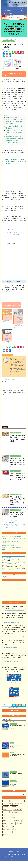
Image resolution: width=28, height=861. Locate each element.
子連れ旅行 (6, 815)
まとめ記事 (6, 800)
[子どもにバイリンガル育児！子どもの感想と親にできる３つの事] (7, 331)
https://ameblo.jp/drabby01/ (10, 647)
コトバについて (7, 803)
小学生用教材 (6, 817)
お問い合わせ (11, 851)
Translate (13, 721)
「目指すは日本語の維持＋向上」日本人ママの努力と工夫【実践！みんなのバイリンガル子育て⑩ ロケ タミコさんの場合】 (17, 501)
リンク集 (20, 10)
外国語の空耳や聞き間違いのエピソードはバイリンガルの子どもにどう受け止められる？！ (15, 526)
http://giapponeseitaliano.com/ (10, 661)
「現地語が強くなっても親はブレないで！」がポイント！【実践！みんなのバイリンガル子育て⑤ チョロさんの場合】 (17, 462)
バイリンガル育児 (7, 381)
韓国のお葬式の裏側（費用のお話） (10, 545)
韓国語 (5, 834)
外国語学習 (6, 812)
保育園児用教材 (17, 809)
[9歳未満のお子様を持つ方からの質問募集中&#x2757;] (7, 312)
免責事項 (17, 851)
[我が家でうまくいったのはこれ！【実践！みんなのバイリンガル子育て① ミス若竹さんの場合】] (18, 312)
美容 (22, 829)
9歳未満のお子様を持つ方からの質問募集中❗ (7, 317)
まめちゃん (9, 557)
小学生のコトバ (15, 815)
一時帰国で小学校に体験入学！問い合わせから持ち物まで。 (13, 542)
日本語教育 (6, 823)
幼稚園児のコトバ (7, 820)
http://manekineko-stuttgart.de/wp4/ (12, 637)
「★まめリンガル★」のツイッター (13, 232)
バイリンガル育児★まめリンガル (14, 3)
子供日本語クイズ (15, 812)
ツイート (4, 713)
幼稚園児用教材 (17, 820)
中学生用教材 (14, 806)
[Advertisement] (14, 178)
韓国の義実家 (16, 831)
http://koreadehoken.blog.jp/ (10, 622)
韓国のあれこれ (7, 831)
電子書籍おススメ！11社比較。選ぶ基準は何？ (13, 568)
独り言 (13, 826)
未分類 (13, 823)
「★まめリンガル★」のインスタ (13, 230)
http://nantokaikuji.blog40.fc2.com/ (14, 610)
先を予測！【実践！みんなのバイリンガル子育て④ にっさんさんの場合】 (18, 514)
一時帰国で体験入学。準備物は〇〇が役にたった (13, 539)
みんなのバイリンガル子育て (9, 379)
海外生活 (5, 826)
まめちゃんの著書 (20, 8)
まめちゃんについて (8, 10)
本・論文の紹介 (21, 823)
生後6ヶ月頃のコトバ (8, 829)
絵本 (16, 829)
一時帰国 (6, 806)
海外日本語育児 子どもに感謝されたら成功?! (12, 536)
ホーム (7, 8)
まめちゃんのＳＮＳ (8, 13)
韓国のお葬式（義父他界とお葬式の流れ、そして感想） (13, 548)
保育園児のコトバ (7, 809)
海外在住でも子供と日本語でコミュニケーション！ (14, 856)
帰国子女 (14, 817)
